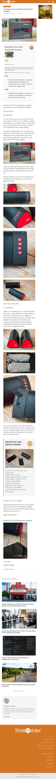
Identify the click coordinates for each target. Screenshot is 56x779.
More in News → (19, 691)
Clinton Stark (9, 13)
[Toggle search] (49, 1)
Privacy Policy (30, 776)
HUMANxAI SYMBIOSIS (46, 748)
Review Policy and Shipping (20, 776)
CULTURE (51, 737)
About (39, 776)
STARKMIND (50, 763)
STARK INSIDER (49, 760)
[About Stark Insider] (45, 12)
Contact (35, 776)
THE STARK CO (49, 756)
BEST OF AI (50, 739)
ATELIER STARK (49, 767)
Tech (9, 6)
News (5, 6)
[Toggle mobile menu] (53, 1)
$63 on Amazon (8, 569)
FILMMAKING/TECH (47, 742)
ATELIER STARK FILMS (46, 745)
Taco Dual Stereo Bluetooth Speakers (17, 119)
